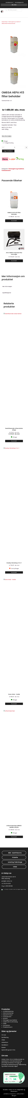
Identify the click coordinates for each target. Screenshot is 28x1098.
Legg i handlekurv (8, 151)
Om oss (3, 1035)
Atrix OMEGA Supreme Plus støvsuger (14, 253)
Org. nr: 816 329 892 (7, 886)
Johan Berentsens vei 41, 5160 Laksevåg (8, 877)
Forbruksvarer (6, 170)
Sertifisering (4, 1037)
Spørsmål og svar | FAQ (8, 1050)
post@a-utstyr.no (6, 881)
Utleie (3, 1040)
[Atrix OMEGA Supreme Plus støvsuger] (14, 239)
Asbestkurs (4, 1042)
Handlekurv (4, 1045)
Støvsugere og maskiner (14, 21)
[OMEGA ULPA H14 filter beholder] (14, 199)
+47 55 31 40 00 (6, 883)
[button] (15, 44)
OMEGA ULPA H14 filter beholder (14, 213)
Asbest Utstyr (4, 21)
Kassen (3, 1047)
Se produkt (14, 220)
